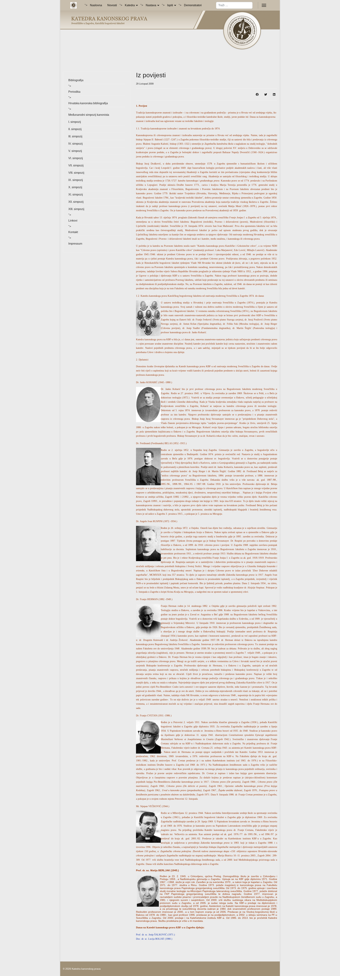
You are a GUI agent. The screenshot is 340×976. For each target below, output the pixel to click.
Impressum (75, 243)
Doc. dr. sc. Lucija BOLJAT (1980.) (154, 939)
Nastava (151, 5)
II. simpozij (75, 129)
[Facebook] (257, 94)
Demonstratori (193, 5)
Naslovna (96, 5)
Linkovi (72, 220)
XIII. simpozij (76, 209)
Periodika (74, 91)
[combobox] (234, 5)
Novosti (112, 5)
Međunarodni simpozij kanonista (88, 114)
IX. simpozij (75, 179)
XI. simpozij (75, 194)
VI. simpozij (75, 158)
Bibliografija (75, 80)
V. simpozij (75, 150)
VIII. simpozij (76, 172)
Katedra (130, 5)
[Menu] (264, 5)
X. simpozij (75, 187)
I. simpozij (74, 121)
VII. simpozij (76, 165)
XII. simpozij (76, 201)
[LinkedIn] (274, 94)
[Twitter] (266, 94)
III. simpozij (75, 136)
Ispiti (170, 5)
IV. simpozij (75, 143)
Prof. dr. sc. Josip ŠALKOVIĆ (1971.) (155, 934)
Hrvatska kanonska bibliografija (88, 103)
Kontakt (73, 232)
